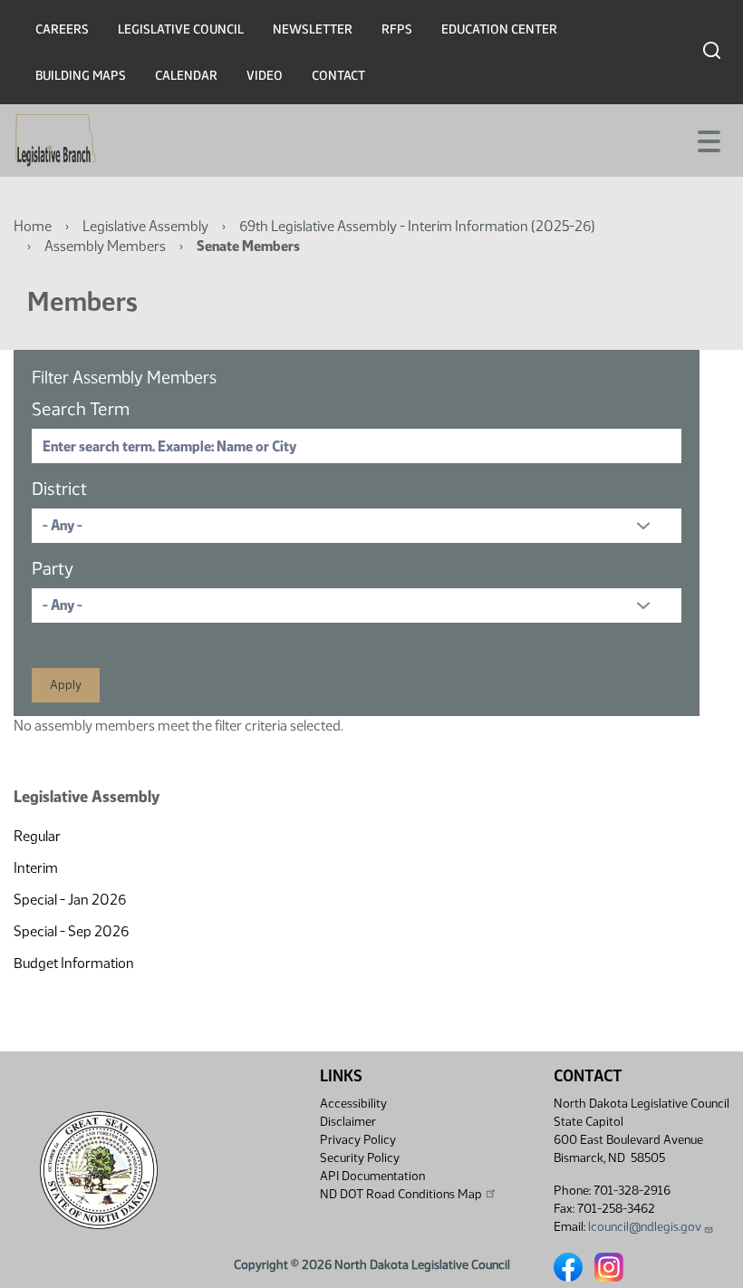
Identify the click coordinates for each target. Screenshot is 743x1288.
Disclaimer (348, 1121)
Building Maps (80, 75)
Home (33, 226)
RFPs (396, 29)
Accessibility (353, 1103)
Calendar (186, 75)
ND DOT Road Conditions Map (401, 1194)
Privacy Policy (358, 1140)
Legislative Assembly (145, 226)
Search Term (81, 409)
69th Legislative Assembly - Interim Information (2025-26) (417, 226)
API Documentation (372, 1176)
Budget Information (74, 963)
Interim (36, 867)
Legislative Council (181, 29)
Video (264, 75)
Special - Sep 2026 (71, 931)
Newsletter (312, 29)
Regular (37, 836)
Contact (338, 75)
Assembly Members (105, 246)
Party (52, 568)
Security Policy (360, 1158)
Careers (62, 29)
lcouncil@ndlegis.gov (644, 1227)
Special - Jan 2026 (70, 899)
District (59, 488)
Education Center (499, 29)
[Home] (55, 140)
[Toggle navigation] (707, 139)
